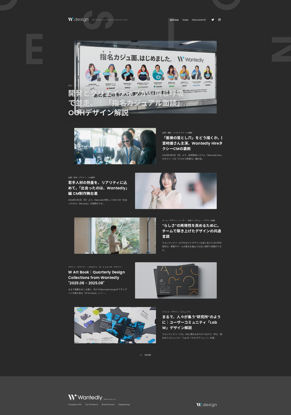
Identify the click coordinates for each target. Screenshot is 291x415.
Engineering (124, 404)
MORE (148, 355)
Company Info (75, 404)
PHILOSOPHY (199, 19)
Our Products (91, 404)
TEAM (185, 19)
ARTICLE (174, 19)
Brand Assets (108, 404)
